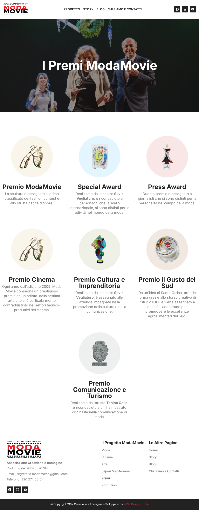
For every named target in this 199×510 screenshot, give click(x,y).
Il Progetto (70, 9)
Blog (101, 9)
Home (153, 450)
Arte (104, 464)
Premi (105, 478)
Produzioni (109, 485)
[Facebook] (177, 9)
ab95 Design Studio (136, 504)
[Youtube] (193, 9)
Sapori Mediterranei (115, 471)
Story (88, 9)
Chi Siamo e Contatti (125, 9)
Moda (105, 450)
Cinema (107, 457)
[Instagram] (185, 9)
